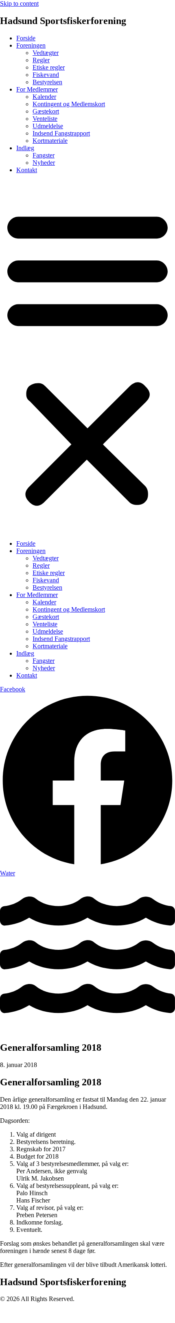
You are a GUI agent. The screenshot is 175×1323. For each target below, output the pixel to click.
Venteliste (45, 118)
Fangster (44, 155)
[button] (87, 357)
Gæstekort (46, 111)
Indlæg (25, 147)
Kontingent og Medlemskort (69, 104)
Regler (41, 60)
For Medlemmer (37, 89)
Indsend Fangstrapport (61, 133)
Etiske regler (49, 67)
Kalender (44, 96)
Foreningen (31, 45)
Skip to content (19, 3)
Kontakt (26, 169)
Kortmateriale (50, 140)
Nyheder (44, 162)
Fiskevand (46, 74)
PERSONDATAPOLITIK (34, 1312)
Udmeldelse (48, 125)
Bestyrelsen (47, 82)
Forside (25, 38)
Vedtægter (46, 52)
